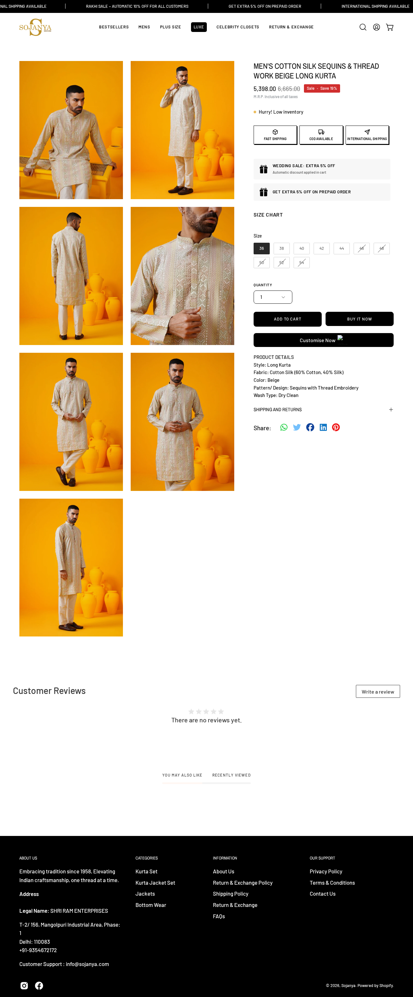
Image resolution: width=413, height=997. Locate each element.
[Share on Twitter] (297, 428)
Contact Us (323, 893)
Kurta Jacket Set (155, 882)
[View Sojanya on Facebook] (39, 986)
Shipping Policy (230, 893)
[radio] (262, 248)
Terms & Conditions (332, 882)
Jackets (145, 893)
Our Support (322, 858)
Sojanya (348, 985)
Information (225, 858)
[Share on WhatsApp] (283, 428)
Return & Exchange (235, 904)
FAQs (219, 916)
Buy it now (359, 318)
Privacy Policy (326, 871)
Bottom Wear (151, 904)
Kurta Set (146, 871)
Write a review (378, 691)
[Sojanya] (35, 27)
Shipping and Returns (278, 409)
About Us (223, 871)
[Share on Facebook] (310, 428)
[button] (363, 27)
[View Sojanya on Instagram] (24, 986)
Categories (147, 858)
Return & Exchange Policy (243, 882)
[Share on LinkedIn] (323, 428)
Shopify (386, 985)
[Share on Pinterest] (336, 428)
